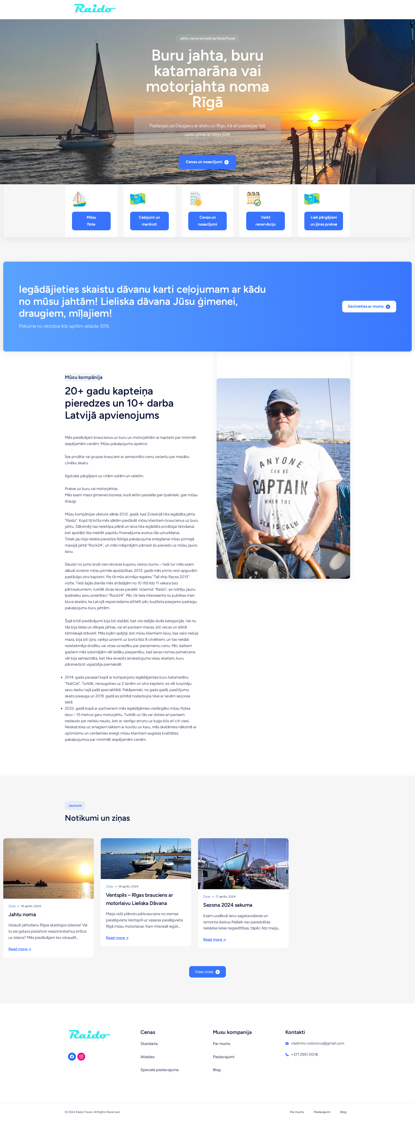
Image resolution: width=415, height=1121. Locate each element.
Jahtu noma (22, 914)
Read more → (19, 949)
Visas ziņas (204, 971)
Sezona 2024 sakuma (227, 905)
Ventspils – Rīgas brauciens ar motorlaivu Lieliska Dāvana (139, 899)
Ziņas (12, 906)
